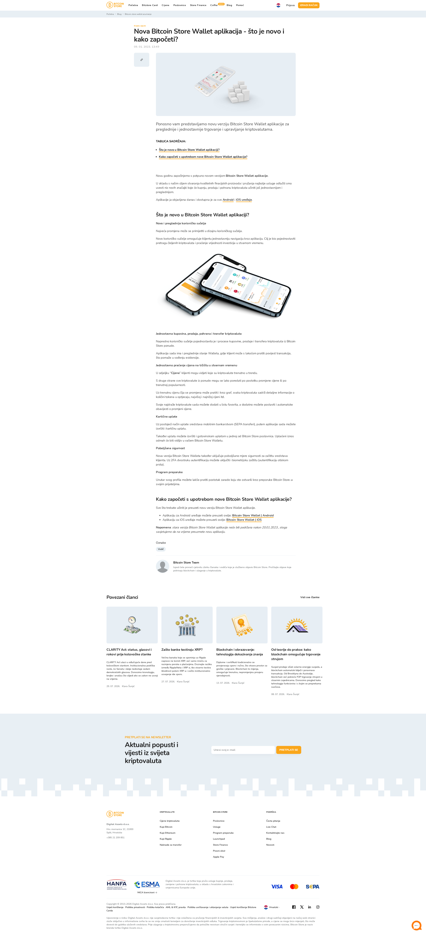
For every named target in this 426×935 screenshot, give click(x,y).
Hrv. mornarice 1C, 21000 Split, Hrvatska (119, 831)
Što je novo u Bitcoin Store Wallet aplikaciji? (189, 150)
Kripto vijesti (140, 25)
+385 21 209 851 (115, 837)
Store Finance (198, 5)
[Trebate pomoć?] (416, 925)
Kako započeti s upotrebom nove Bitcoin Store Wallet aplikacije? (203, 157)
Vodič (161, 549)
